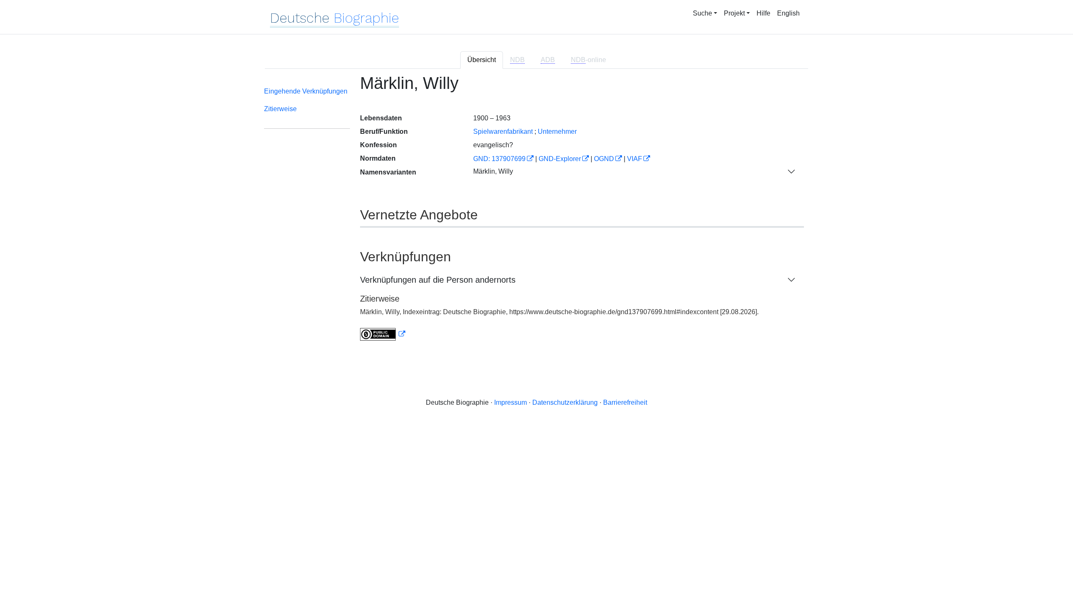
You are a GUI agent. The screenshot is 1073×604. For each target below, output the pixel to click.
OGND (604, 158)
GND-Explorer (560, 158)
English (788, 13)
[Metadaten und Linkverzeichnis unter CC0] (382, 334)
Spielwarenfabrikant (503, 131)
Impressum (510, 402)
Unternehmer (557, 131)
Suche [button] (702, 13)
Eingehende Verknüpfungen (305, 91)
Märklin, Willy (493, 171)
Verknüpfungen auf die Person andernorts (438, 279)
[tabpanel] (536, 212)
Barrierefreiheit (625, 402)
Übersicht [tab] (481, 59)
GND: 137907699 (499, 158)
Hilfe (763, 13)
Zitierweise (280, 108)
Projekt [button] (734, 13)
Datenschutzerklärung (565, 402)
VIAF (634, 158)
